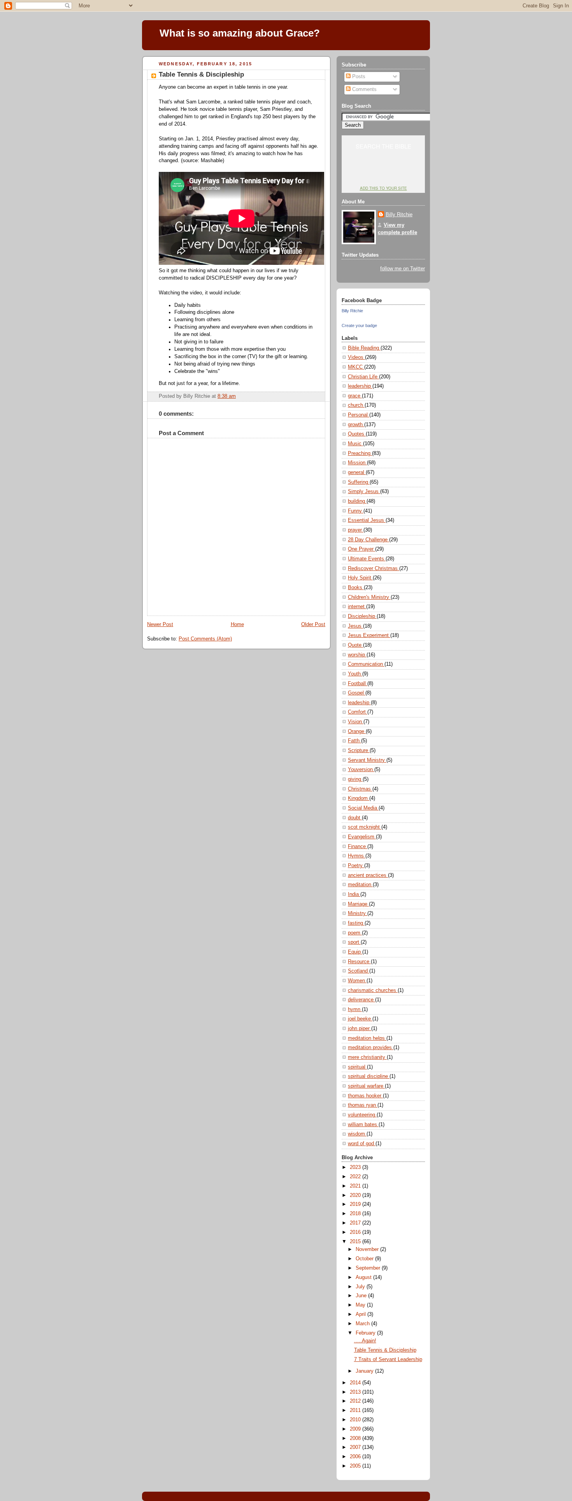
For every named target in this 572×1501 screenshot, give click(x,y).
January (365, 1371)
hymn (355, 1009)
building (357, 501)
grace (355, 396)
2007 (356, 1447)
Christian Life (363, 377)
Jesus (355, 626)
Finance (357, 846)
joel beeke (360, 1019)
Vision (355, 721)
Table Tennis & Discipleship (201, 74)
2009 (356, 1429)
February (366, 1333)
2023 (356, 1167)
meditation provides (370, 1047)
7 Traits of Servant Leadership (388, 1359)
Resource (359, 961)
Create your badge (359, 325)
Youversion (361, 769)
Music (355, 443)
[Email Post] (318, 396)
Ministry (357, 913)
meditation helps (367, 1038)
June (362, 1295)
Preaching (360, 453)
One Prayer (361, 549)
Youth (355, 674)
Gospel (356, 693)
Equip (355, 952)
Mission (357, 462)
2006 (356, 1456)
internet (357, 606)
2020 (356, 1195)
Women (357, 980)
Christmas (360, 789)
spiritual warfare (366, 1086)
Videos (356, 357)
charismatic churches (373, 990)
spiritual (357, 1067)
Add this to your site (383, 188)
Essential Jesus (367, 520)
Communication (366, 664)
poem (355, 933)
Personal (358, 415)
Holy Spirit (360, 578)
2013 (356, 1392)
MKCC (356, 367)
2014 (356, 1383)
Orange (357, 731)
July (361, 1286)
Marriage (358, 904)
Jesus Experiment (369, 635)
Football (357, 683)
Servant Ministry (367, 760)
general (357, 472)
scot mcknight (364, 827)
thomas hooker (365, 1096)
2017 (356, 1223)
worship (357, 655)
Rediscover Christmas (373, 568)
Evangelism (362, 837)
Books (356, 587)
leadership (360, 386)
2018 (356, 1213)
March (363, 1323)
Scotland (358, 971)
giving (355, 779)
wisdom (357, 1134)
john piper (359, 1028)
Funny (355, 511)
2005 (356, 1466)
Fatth (354, 741)
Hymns (356, 856)
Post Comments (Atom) (205, 639)
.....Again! (365, 1341)
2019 (356, 1204)
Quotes (357, 434)
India (354, 894)
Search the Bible (383, 146)
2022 (356, 1176)
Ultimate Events (367, 559)
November (368, 1249)
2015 (356, 1241)
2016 (356, 1232)
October (365, 1258)
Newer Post (160, 624)
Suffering (359, 482)
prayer (355, 530)
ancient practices (368, 875)
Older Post (313, 624)
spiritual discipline (369, 1076)
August (364, 1277)
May (361, 1305)
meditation (360, 884)
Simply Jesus (364, 491)
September (369, 1268)
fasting (356, 923)
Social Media (363, 808)
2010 (356, 1419)
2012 (356, 1401)
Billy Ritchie (399, 214)
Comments (364, 89)
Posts (358, 76)
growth (356, 424)
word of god (361, 1143)
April (361, 1314)
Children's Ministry (369, 597)
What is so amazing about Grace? (240, 33)
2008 (356, 1438)
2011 (356, 1410)
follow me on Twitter (402, 268)
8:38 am (227, 396)
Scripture (359, 750)
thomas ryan (362, 1105)
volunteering (362, 1115)
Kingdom (358, 798)
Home (237, 624)
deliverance (361, 999)
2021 (356, 1186)
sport (354, 942)
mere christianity (367, 1057)
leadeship (359, 702)
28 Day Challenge (368, 539)
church (356, 405)
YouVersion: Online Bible (383, 173)
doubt (355, 817)
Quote (355, 645)
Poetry (356, 865)
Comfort (357, 712)
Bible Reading (364, 348)
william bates (363, 1124)
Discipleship (362, 616)
